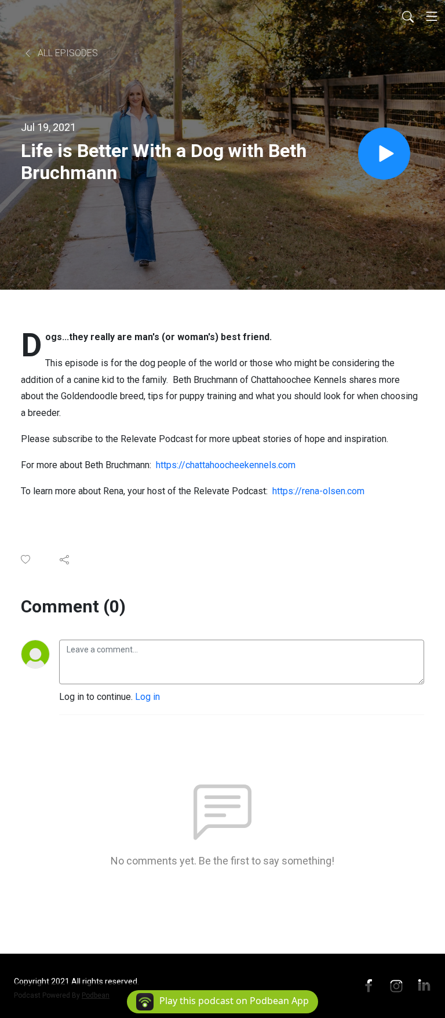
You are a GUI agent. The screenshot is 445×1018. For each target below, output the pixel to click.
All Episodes (66, 53)
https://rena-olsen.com (318, 491)
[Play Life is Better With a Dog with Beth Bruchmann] (384, 153)
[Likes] (26, 559)
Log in (147, 696)
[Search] (407, 16)
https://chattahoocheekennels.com (226, 464)
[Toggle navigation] (431, 16)
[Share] (65, 559)
